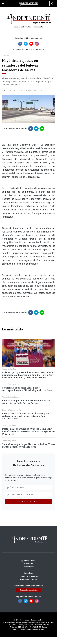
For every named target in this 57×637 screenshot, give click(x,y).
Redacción (11, 91)
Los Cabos (15, 384)
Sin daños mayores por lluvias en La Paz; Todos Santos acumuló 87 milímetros (28, 445)
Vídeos (31, 49)
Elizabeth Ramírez (8, 410)
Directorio (28, 564)
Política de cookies (28, 579)
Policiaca (6, 56)
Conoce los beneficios (28, 590)
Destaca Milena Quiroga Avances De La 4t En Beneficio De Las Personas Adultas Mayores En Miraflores (28, 431)
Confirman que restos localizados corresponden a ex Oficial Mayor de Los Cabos (28, 389)
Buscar (41, 49)
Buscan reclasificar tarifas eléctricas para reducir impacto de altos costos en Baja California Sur (25, 416)
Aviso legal (29, 573)
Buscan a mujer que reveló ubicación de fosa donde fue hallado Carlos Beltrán (27, 401)
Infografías (20, 49)
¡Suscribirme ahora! (28, 501)
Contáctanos (28, 567)
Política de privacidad (28, 576)
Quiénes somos (28, 560)
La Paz (13, 369)
